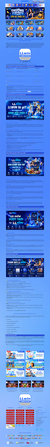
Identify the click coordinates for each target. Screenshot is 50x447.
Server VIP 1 (23, 71)
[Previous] (7, 13)
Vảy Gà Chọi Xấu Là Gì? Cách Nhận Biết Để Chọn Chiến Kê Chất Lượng (25, 388)
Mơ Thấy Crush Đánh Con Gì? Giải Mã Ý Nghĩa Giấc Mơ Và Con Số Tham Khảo (12, 388)
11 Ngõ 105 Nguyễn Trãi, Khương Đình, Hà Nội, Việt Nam (40, 414)
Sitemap (37, 427)
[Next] (42, 13)
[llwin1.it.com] (25, 2)
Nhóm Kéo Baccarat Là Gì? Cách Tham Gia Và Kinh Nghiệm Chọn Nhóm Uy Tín (38, 388)
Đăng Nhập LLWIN (19, 71)
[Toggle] (6, 319)
